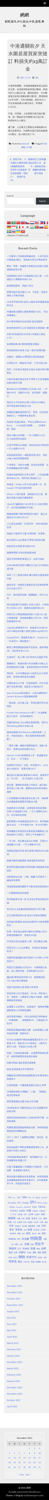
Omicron (19, 1207)
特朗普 (36, 1238)
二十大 (13, 1214)
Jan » (28, 1474)
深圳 (23, 1233)
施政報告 (31, 1226)
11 (9, 1457)
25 (9, 1467)
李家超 (18, 1229)
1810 (19, 1197)
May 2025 (11, 1330)
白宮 (12, 1244)
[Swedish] (9, 231)
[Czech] (27, 222)
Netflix (45, 1203)
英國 (32, 1248)
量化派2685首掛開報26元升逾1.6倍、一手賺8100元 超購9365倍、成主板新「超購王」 (27, 392)
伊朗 (43, 1214)
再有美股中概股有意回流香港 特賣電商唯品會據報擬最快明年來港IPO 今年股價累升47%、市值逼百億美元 (27, 1180)
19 (14, 1462)
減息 (28, 1233)
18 (9, 1462)
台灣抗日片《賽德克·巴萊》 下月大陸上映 (27, 362)
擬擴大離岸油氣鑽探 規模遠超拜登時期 (25, 860)
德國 (46, 1222)
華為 (38, 1248)
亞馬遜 (19, 1214)
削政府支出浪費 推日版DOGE (21, 546)
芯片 (19, 1248)
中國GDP (35, 1211)
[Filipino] (41, 222)
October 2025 (13, 1298)
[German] (9, 226)
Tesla (34, 1206)
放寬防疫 (18, 1226)
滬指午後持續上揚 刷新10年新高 (22, 987)
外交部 (36, 1222)
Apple (38, 1197)
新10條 (24, 1226)
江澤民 (43, 1229)
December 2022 (14, 1387)
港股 (39, 1233)
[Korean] (27, 226)
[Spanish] (46, 226)
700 (9, 1197)
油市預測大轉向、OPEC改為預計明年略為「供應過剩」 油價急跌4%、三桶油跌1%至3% (27, 1020)
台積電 (19, 1222)
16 (34, 1457)
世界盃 (22, 1210)
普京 (11, 1229)
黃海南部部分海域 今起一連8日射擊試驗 (26, 350)
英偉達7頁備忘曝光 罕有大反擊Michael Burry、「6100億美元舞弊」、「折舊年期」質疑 (26, 425)
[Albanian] (9, 222)
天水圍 (29, 147)
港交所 (34, 1233)
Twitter (14, 1210)
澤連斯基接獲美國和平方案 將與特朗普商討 (28, 886)
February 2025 (14, 1349)
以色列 (37, 1214)
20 (19, 1462)
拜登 (11, 1225)
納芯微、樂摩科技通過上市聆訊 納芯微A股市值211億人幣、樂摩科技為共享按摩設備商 (27, 788)
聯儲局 (12, 1248)
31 (39, 1467)
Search (10, 195)
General (25, 143)
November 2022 (14, 1393)
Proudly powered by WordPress (24, 1491)
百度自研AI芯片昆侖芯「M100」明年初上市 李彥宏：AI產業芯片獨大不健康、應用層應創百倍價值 (27, 997)
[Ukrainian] (18, 231)
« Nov (21, 1474)
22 (29, 1462)
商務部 (30, 1222)
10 (39, 1453)
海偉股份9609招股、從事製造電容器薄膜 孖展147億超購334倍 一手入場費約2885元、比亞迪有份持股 (28, 811)
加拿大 (34, 1218)
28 (24, 1467)
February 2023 (14, 1374)
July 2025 (11, 1317)
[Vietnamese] (23, 231)
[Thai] (13, 231)
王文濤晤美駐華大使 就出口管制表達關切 (27, 915)
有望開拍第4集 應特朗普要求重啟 (23, 344)
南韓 (45, 1218)
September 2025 (15, 1304)
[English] (37, 222)
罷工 (21, 1244)
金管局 (15, 1257)
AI (33, 1197)
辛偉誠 (29, 1252)
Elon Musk (12, 1203)
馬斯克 (13, 1261)
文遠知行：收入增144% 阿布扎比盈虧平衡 (27, 657)
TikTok (41, 1206)
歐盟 (30, 1229)
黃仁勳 (44, 1262)
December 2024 (14, 1362)
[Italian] (18, 226)
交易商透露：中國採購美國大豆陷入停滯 (26, 1085)
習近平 (39, 1244)
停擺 (18, 1218)
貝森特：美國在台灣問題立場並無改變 (25, 356)
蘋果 (43, 1248)
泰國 (19, 1233)
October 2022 (13, 1400)
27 (19, 1467)
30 (34, 1467)
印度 (9, 1222)
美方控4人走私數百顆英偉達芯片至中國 (26, 909)
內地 (23, 1218)
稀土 (17, 1244)
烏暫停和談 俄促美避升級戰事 (21, 1062)
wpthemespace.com (33, 1495)
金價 (10, 1257)
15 (29, 1457)
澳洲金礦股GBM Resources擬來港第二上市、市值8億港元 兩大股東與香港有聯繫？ (26, 736)
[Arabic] (13, 222)
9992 (29, 1198)
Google (25, 1202)
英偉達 (26, 1248)
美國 (26, 1244)
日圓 (38, 1226)
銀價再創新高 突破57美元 (20, 285)
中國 (28, 1210)
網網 (24, 15)
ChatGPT (44, 1198)
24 (39, 1462)
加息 (28, 1218)
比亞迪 (36, 1229)
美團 (31, 1244)
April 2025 (12, 1336)
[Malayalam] (32, 226)
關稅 (22, 1257)
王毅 (45, 1239)
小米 (41, 1222)
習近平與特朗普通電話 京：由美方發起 (25, 558)
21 (24, 1462)
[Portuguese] (37, 226)
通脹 (34, 1252)
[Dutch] (32, 222)
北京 (40, 1218)
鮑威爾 (38, 1262)
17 (39, 1457)
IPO (33, 1202)
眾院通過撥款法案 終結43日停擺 (22, 1101)
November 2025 (14, 1292)
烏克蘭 (25, 1238)
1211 (14, 1198)
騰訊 (20, 1261)
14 (24, 1457)
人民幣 (30, 1214)
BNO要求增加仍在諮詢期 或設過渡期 (24, 321)
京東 (25, 1214)
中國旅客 (42, 1211)
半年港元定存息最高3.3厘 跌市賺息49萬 (27, 941)
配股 (44, 1252)
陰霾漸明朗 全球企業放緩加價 (21, 552)
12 (14, 1457)
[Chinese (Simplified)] (18, 222)
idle (37, 77)
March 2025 (13, 1343)
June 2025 (12, 1324)
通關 (39, 1252)
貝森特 (22, 1252)
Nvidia (12, 1207)
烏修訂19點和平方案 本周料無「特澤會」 (27, 533)
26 (14, 1467)
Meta (39, 1203)
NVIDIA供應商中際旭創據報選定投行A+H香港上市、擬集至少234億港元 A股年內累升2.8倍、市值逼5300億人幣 (27, 1043)
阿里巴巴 (31, 1257)
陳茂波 (40, 1257)
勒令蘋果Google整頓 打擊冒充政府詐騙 (26, 539)
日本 (43, 1225)
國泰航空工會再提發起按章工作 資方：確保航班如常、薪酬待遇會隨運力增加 (37, 166)
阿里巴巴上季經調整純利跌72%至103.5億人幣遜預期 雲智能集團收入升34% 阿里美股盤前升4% (27, 618)
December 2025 (14, 1285)
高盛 (33, 1261)
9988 (24, 1197)
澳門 (18, 1239)
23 (34, 1462)
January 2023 (13, 1381)
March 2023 (13, 1368)
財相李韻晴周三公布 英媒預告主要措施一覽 (28, 327)
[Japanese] (23, 226)
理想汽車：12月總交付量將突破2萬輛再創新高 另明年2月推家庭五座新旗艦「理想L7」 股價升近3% (19, 170)
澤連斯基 (12, 1239)
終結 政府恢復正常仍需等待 (20, 1069)
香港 (45, 1257)
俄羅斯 (12, 1218)
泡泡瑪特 (13, 1233)
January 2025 (13, 1355)
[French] (46, 222)
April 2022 (12, 1406)
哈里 (24, 1222)
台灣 (14, 1222)
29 (29, 1467)
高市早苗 (27, 1262)
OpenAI (27, 1207)
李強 (24, 1230)
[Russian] (41, 226)
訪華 (15, 1252)
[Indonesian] (13, 226)
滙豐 (44, 1233)
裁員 (11, 1252)
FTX (19, 1202)
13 (19, 1457)
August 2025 (13, 1311)
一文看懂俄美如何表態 (18, 892)
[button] (45, 3)
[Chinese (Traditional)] (23, 222)
